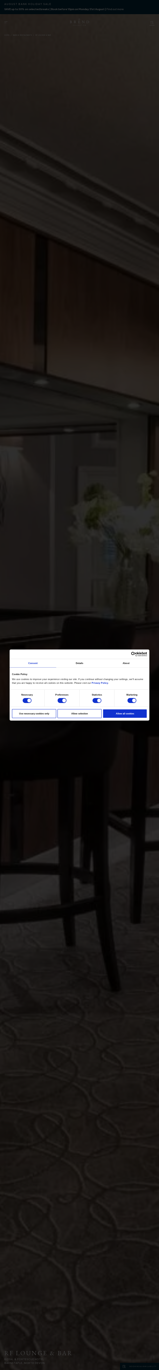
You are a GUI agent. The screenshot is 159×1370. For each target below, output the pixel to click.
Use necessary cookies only (34, 713)
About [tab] (126, 663)
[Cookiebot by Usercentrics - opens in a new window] (133, 654)
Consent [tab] (33, 663)
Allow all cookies (125, 713)
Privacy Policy (100, 682)
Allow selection (79, 713)
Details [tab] (79, 663)
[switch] (62, 700)
